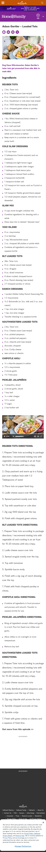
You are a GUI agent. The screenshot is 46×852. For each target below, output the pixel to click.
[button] (12, 427)
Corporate (10, 816)
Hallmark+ (32, 810)
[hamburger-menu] (3, 2)
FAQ (15, 813)
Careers (21, 813)
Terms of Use (23, 819)
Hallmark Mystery (8, 810)
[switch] (13, 436)
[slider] (23, 434)
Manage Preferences (23, 846)
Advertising (30, 813)
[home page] (22, 3)
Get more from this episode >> (17, 729)
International (41, 813)
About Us (41, 810)
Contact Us (7, 813)
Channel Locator (27, 816)
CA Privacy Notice (36, 819)
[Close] (43, 822)
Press (17, 816)
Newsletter (38, 816)
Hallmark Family (21, 810)
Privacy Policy (11, 819)
